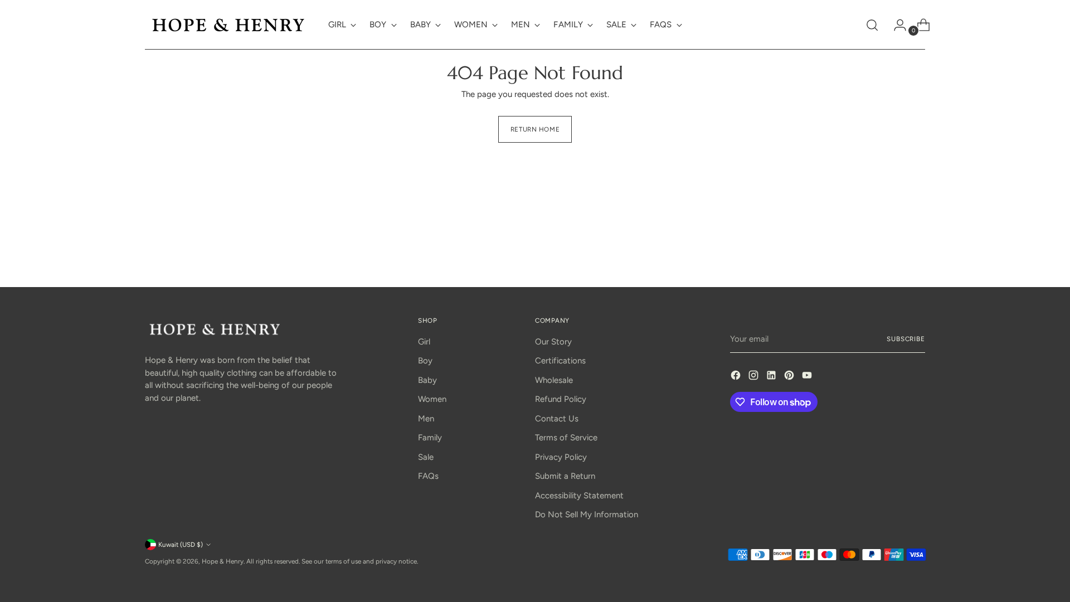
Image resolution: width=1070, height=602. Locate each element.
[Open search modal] (872, 25)
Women (432, 399)
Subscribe (906, 339)
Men (426, 419)
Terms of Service (566, 438)
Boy (425, 361)
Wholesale (554, 380)
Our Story (553, 342)
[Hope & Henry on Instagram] (754, 377)
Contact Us (556, 419)
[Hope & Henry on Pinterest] (790, 377)
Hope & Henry (223, 561)
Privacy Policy (561, 457)
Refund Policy (560, 399)
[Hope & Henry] (228, 24)
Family (430, 438)
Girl (424, 342)
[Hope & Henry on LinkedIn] (772, 377)
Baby (427, 380)
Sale (426, 457)
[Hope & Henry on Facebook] (736, 377)
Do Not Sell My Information (586, 514)
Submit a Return (565, 476)
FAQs (428, 476)
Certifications (560, 361)
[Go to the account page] (895, 25)
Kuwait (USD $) (180, 544)
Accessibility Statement (579, 496)
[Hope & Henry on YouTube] (808, 377)
